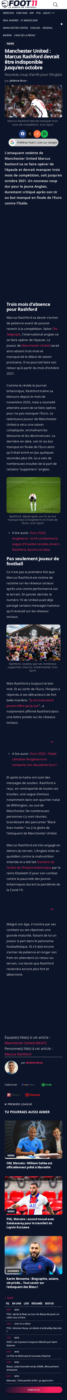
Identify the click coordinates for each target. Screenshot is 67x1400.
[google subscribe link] (28, 1085)
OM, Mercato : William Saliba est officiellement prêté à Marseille (29, 1165)
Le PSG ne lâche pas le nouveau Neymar (29, 1356)
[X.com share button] (30, 134)
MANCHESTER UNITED (15, 27)
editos (49, 1303)
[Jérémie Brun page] (11, 1067)
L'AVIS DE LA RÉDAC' (25, 35)
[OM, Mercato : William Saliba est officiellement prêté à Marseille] (33, 1139)
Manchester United (36, 345)
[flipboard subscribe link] (13, 1095)
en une (16, 1303)
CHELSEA (35, 27)
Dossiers (13, 1271)
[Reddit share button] (37, 134)
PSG (38, 12)
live (26, 1303)
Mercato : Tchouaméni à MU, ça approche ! (30, 1380)
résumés (36, 1303)
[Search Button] (55, 5)
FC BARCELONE (29, 20)
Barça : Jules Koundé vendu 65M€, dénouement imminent (33, 1368)
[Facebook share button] (22, 134)
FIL (7, 1303)
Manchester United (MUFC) (26, 1043)
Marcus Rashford (18, 1054)
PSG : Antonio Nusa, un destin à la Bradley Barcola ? (34, 1329)
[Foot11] (19, 5)
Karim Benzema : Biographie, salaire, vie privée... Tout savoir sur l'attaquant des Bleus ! (33, 1283)
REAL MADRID (10, 20)
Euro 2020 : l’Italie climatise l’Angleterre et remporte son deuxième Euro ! (34, 759)
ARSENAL (47, 27)
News (11, 1155)
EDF (32, 12)
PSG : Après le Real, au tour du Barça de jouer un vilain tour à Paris (33, 1315)
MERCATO (8, 12)
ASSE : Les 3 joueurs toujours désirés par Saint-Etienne (32, 1343)
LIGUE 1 (47, 12)
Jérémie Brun (18, 80)
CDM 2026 (21, 12)
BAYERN (7, 35)
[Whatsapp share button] (44, 134)
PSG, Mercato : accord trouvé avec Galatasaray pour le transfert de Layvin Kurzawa (30, 1223)
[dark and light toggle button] (61, 24)
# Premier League (18, 1104)
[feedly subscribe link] (46, 1085)
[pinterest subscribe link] (32, 1095)
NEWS (10, 43)
